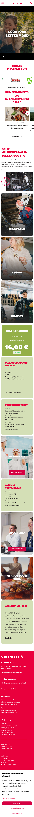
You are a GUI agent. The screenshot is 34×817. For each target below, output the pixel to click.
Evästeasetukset (17, 813)
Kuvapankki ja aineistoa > (9, 712)
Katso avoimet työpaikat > (9, 689)
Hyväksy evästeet (17, 803)
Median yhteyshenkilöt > (8, 710)
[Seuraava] (27, 113)
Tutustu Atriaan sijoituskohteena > (11, 672)
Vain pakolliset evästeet (17, 808)
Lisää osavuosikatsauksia (12, 393)
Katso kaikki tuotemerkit (16, 87)
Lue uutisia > (5, 708)
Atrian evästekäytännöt (8, 799)
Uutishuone (16, 136)
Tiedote (9, 372)
